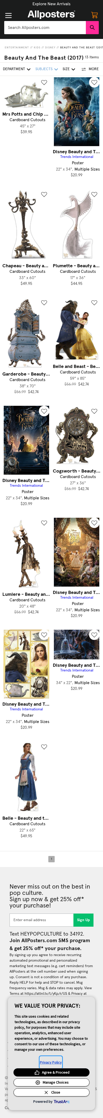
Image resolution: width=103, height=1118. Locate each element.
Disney (50, 47)
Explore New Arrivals (51, 4)
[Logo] (51, 14)
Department (14, 69)
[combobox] (45, 27)
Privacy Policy (51, 1062)
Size (66, 69)
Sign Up (83, 920)
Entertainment (17, 47)
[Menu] (8, 15)
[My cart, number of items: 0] (94, 15)
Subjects (44, 69)
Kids (37, 47)
